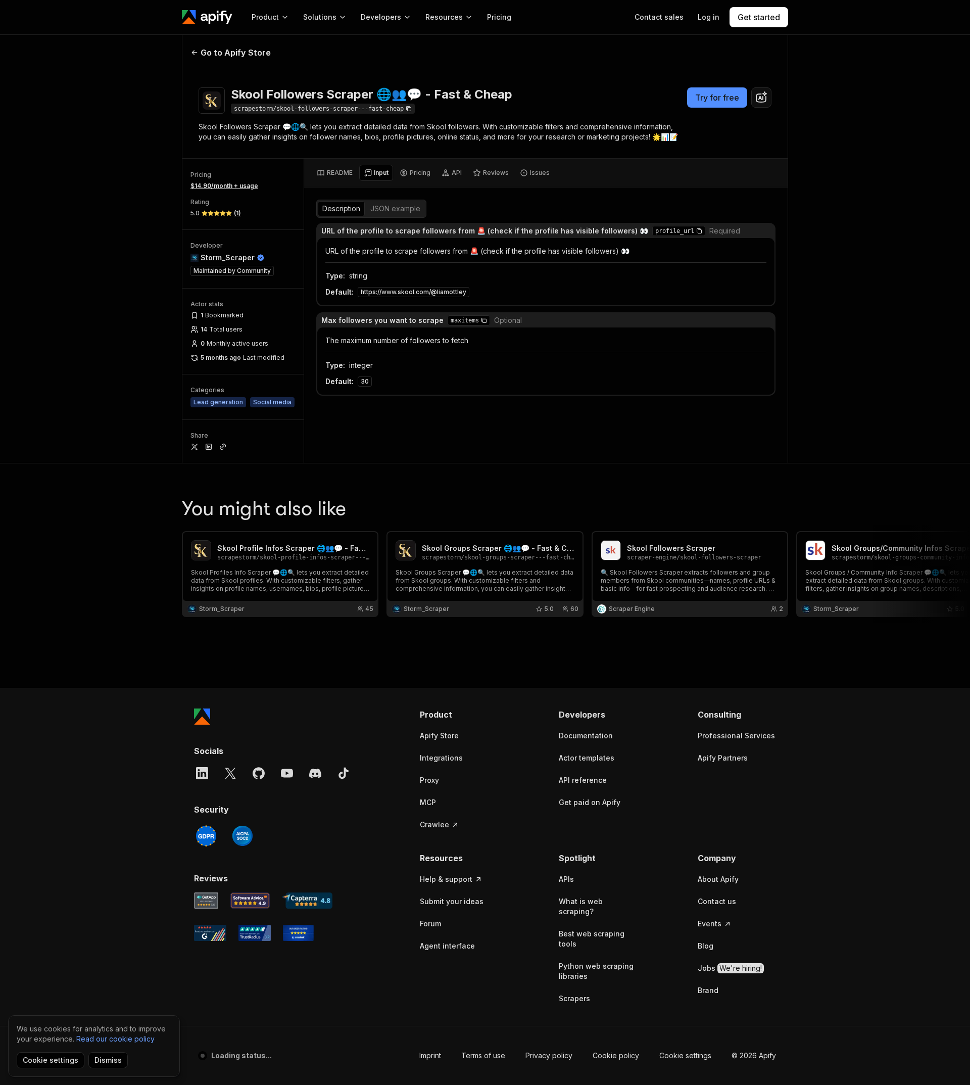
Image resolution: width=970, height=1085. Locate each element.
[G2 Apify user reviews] (210, 933)
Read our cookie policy (115, 1038)
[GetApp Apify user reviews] (206, 900)
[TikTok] (343, 773)
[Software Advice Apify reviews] (250, 900)
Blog (705, 945)
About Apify (718, 879)
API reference (583, 780)
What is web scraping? (581, 906)
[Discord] (315, 773)
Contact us (717, 901)
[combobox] (761, 97)
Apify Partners (723, 757)
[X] (230, 773)
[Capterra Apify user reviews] (307, 900)
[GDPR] (206, 836)
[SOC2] (242, 836)
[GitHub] (259, 773)
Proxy (429, 780)
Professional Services (736, 735)
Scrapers (574, 998)
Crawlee (434, 824)
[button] (699, 231)
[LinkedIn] (202, 773)
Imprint (430, 1055)
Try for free (717, 97)
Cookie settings (685, 1055)
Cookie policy (616, 1055)
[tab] (334, 173)
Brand (708, 990)
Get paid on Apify (589, 802)
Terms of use (483, 1055)
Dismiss (108, 1060)
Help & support (446, 879)
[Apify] (207, 17)
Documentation (586, 735)
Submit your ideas (451, 901)
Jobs (730, 968)
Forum (430, 923)
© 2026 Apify (754, 1055)
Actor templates (586, 757)
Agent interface (447, 945)
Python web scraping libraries (596, 971)
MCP (428, 802)
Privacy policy (548, 1055)
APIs (566, 879)
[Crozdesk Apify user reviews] (298, 933)
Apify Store (439, 735)
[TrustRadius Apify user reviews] (254, 933)
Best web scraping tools (591, 938)
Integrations (441, 757)
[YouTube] (287, 773)
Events (709, 923)
